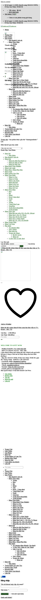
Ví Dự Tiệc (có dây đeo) (17, 238)
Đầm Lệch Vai (17, 73)
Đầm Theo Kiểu (14, 64)
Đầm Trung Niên (14, 98)
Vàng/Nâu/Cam (18, 55)
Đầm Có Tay (17, 67)
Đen (14, 46)
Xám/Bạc (12, 206)
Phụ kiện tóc (13, 231)
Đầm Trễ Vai (17, 76)
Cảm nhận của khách (12, 134)
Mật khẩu (5, 590)
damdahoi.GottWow (19, 361)
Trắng (15, 44)
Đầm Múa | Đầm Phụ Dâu (18, 105)
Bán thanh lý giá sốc (15, 40)
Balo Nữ (8, 125)
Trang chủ (4, 139)
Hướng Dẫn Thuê (11, 131)
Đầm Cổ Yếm (17, 69)
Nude (14, 56)
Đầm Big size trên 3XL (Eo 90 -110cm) (26, 87)
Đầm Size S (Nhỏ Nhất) (20, 80)
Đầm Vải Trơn (14, 102)
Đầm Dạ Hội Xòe (18, 94)
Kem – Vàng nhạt (19, 53)
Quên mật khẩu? (6, 597)
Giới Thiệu (8, 37)
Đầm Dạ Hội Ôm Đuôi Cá (21, 91)
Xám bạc (16, 58)
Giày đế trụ (20, 116)
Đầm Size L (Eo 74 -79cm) (17, 215)
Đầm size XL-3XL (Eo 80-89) (22, 85)
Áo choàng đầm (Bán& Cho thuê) (24, 109)
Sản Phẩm (8, 38)
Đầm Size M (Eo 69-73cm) (21, 82)
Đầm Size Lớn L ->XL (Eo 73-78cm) (25, 84)
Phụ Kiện (12, 107)
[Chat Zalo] (3, 576)
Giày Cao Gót (17, 113)
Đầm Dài (12, 89)
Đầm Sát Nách (18, 75)
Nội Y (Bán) (17, 120)
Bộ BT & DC (17, 235)
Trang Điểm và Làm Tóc (13, 129)
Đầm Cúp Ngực (18, 71)
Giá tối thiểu (5, 244)
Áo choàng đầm (14, 228)
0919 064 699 (21, 349)
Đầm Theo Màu (14, 42)
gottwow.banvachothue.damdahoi (20, 363)
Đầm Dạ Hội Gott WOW (16, 367)
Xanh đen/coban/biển (20, 60)
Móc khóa (12, 127)
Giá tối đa (31, 244)
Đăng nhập (5, 594)
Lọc (21, 246)
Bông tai (19, 123)
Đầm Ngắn (12, 96)
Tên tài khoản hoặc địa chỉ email (12, 584)
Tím (14, 51)
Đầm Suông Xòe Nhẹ (16, 100)
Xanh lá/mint (17, 62)
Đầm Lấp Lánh (14, 103)
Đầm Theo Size (14, 78)
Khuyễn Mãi (9, 133)
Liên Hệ (7, 136)
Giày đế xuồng (21, 118)
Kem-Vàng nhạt (14, 197)
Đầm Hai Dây (13, 182)
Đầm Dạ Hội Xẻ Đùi (19, 93)
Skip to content (5, 2)
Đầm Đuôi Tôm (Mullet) (21, 66)
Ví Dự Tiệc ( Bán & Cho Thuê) (23, 111)
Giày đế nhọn (21, 114)
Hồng (14, 49)
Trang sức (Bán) (18, 122)
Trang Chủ (8, 35)
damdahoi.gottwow (13, 365)
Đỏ (14, 47)
